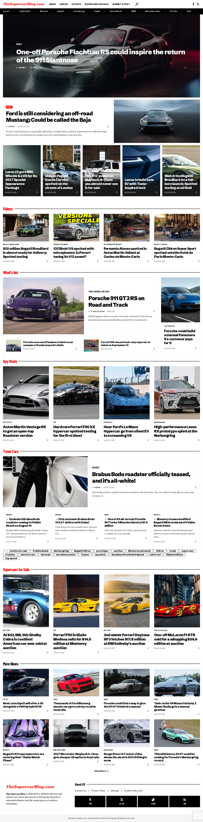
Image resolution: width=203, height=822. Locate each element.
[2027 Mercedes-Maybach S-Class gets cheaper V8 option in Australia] (76, 733)
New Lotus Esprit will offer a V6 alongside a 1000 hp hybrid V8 (23, 705)
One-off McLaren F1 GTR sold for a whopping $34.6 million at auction (175, 639)
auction (118, 551)
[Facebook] (193, 4)
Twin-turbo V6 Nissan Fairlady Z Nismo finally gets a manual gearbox (175, 707)
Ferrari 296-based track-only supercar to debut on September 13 (125, 343)
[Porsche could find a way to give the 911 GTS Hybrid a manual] (127, 682)
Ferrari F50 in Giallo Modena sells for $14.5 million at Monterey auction (72, 641)
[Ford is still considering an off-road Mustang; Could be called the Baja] (157, 121)
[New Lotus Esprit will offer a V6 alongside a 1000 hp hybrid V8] (26, 682)
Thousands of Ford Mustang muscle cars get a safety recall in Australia (74, 707)
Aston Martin (116, 11)
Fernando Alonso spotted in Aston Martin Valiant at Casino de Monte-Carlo (125, 253)
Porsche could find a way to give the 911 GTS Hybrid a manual (125, 705)
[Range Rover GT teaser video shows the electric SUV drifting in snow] (127, 733)
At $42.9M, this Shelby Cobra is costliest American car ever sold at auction (25, 641)
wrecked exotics (65, 554)
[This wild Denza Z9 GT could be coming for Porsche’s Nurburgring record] (177, 733)
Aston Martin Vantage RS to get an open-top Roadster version (24, 431)
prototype (7, 422)
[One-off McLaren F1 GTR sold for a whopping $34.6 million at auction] (177, 600)
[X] (198, 4)
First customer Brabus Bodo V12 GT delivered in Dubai (75, 520)
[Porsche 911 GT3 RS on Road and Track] (43, 305)
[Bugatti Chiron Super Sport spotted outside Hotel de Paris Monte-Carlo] (177, 227)
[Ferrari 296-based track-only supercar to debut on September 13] (91, 346)
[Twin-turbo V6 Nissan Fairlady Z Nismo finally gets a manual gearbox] (177, 682)
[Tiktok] (153, 801)
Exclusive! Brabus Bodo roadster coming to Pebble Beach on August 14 (23, 522)
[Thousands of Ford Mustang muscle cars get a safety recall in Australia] (76, 682)
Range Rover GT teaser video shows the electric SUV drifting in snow (125, 757)
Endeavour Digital (108, 818)
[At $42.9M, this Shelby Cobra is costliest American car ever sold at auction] (26, 600)
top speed (11, 558)
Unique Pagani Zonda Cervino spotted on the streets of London (59, 182)
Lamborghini (24, 11)
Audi (189, 11)
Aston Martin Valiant (113, 244)
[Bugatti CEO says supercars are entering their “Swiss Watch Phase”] (26, 733)
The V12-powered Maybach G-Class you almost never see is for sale (101, 182)
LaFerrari (155, 554)
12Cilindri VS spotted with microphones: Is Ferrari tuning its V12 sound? (73, 253)
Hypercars (108, 422)
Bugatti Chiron (160, 244)
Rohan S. (23, 67)
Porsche (173, 11)
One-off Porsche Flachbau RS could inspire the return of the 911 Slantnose (100, 56)
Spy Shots (10, 361)
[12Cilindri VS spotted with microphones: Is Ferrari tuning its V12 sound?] (76, 227)
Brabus (95, 467)
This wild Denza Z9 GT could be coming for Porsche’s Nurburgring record (176, 757)
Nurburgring (159, 422)
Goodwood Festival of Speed (127, 554)
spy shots (100, 554)
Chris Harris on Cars (98, 291)
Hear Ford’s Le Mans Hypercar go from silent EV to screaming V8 (126, 431)
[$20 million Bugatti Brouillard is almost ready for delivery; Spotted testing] (26, 227)
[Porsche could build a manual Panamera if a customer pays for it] (180, 299)
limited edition (174, 554)
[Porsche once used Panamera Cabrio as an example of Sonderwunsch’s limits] (13, 346)
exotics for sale (18, 551)
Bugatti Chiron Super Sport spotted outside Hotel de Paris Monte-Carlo (175, 253)
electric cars (28, 554)
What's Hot (10, 272)
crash (172, 551)
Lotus (5, 699)
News (19, 44)
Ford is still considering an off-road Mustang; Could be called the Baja (49, 116)
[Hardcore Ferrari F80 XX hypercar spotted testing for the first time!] (76, 392)
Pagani (97, 11)
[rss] (184, 801)
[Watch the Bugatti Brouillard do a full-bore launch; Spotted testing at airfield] (181, 170)
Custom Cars (169, 326)
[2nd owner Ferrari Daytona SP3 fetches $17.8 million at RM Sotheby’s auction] (127, 600)
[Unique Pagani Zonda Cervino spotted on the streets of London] (62, 170)
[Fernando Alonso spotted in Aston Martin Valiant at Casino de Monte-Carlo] (127, 227)
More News (10, 664)
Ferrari (6, 11)
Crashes (10, 554)
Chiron (160, 551)
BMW (133, 11)
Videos (8, 209)
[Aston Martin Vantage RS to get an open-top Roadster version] (26, 392)
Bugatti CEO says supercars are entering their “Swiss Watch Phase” (23, 757)
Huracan (46, 554)
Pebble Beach (40, 551)
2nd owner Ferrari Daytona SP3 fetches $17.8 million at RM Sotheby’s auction (127, 639)
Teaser (85, 554)
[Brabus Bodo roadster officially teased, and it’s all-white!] (45, 481)
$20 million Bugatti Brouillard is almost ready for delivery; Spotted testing (25, 253)
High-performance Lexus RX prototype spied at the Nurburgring (175, 431)
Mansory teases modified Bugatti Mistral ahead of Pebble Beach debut (174, 522)
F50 (54, 630)
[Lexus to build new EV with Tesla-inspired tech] (141, 170)
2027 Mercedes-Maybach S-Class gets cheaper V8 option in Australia (76, 755)
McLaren (44, 11)
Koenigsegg (79, 11)
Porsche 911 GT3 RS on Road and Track (116, 301)
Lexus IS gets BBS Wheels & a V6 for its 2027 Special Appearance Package (21, 180)
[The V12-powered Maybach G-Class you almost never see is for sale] (101, 170)
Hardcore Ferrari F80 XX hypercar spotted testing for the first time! (74, 431)
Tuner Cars (11, 451)
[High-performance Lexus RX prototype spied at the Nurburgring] (177, 392)
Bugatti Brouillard (11, 244)
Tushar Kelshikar (98, 311)
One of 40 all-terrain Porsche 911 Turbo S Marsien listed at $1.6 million (126, 522)
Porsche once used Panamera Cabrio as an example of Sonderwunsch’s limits (48, 343)
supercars (187, 551)
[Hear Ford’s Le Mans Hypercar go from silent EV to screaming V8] (127, 392)
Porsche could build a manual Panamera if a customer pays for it (179, 337)
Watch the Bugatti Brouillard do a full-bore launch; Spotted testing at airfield (181, 182)
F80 (54, 422)
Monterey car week (139, 551)
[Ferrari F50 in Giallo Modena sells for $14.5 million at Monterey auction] (76, 600)
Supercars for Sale (16, 569)
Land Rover (108, 750)
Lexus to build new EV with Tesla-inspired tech (139, 184)
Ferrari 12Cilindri (60, 244)
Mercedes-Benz (152, 11)
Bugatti (60, 11)
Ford (9, 107)
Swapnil (98, 487)
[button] (136, 4)
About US (80, 784)
